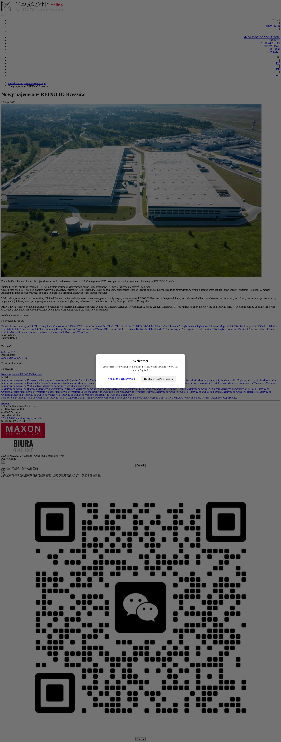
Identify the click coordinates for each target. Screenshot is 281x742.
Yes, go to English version (121, 378)
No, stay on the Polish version (158, 379)
